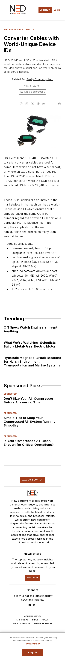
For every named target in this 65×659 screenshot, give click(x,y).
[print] (59, 103)
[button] (6, 10)
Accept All (32, 652)
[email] (43, 103)
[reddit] (38, 103)
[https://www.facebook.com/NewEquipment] (29, 605)
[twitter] (32, 103)
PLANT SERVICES (21, 623)
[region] (32, 645)
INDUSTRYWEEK (40, 620)
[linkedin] (26, 103)
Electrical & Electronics (19, 29)
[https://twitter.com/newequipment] (34, 605)
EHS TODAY (22, 620)
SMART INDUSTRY (43, 623)
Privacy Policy (33, 644)
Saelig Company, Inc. (40, 79)
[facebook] (21, 103)
